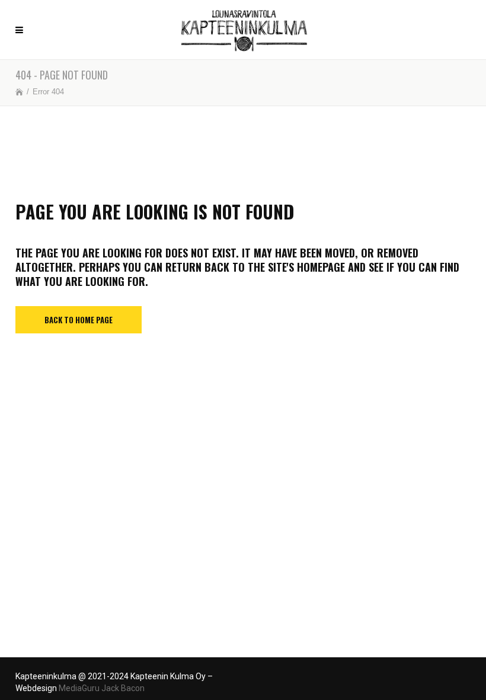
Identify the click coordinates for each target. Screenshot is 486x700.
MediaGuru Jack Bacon (102, 688)
